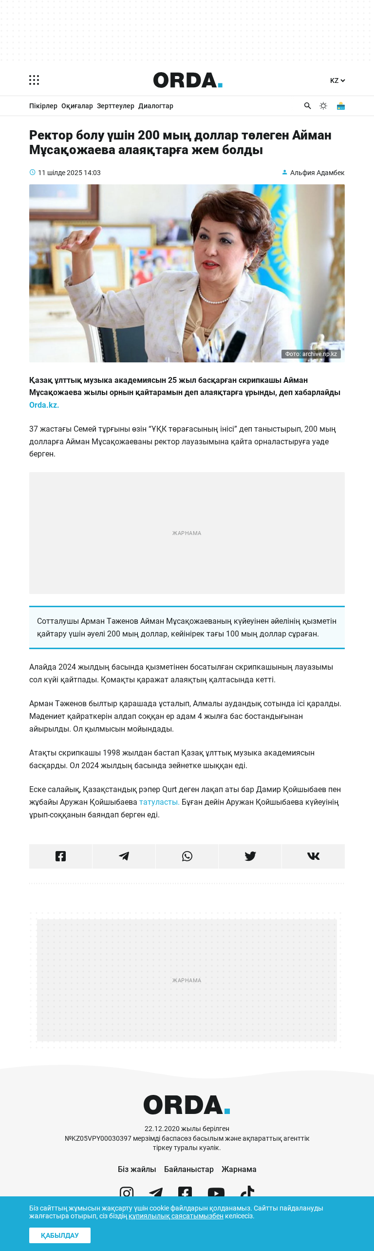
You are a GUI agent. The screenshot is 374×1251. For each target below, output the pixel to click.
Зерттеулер (115, 106)
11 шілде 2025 (60, 173)
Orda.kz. (45, 405)
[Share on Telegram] (124, 856)
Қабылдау (60, 1235)
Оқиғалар (77, 106)
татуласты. (160, 802)
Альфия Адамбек (317, 173)
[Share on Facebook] (60, 856)
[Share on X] (250, 856)
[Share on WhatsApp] (187, 856)
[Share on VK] (313, 856)
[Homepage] (188, 80)
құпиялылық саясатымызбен (176, 1216)
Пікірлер (43, 106)
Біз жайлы (137, 1169)
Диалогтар (155, 106)
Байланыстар (189, 1169)
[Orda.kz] (187, 1119)
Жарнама (239, 1169)
